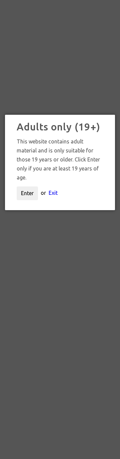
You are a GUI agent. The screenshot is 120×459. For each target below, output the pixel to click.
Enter (27, 193)
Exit (53, 193)
